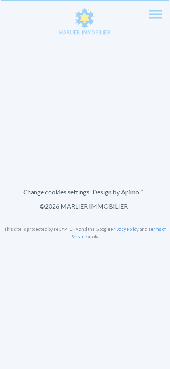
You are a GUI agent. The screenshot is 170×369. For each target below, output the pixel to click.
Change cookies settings (56, 192)
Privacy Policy (125, 229)
